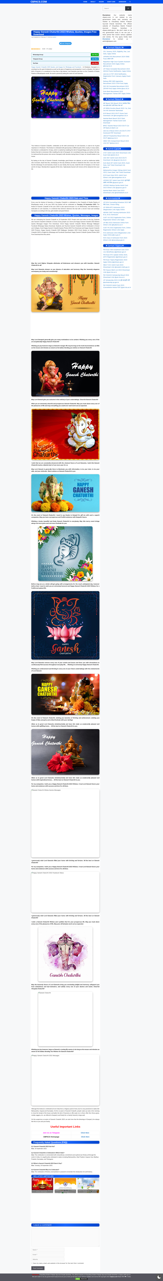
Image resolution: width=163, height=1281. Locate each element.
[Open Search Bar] (130, 1)
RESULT (93, 2)
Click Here (85, 1133)
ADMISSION (122, 2)
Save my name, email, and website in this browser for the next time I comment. (58, 1263)
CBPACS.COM (39, 1)
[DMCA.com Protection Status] (81, 1279)
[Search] (128, 8)
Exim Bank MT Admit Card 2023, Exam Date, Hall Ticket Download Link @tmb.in (116, 165)
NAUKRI (101, 2)
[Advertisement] (65, 17)
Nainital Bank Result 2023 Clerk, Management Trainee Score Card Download (114, 121)
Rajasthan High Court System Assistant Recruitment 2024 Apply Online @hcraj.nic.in (116, 64)
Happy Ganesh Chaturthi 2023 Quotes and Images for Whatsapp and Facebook (56, 67)
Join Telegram (66, 43)
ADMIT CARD (111, 2)
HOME (85, 2)
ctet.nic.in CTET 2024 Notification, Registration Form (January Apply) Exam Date (116, 76)
